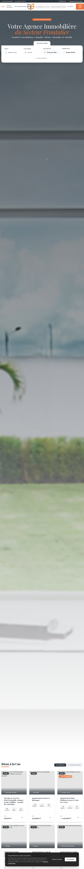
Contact (70, 6)
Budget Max (66, 48)
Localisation (47, 48)
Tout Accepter (70, 859)
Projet (6, 48)
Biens (3, 6)
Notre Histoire (9, 6)
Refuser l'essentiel (57, 859)
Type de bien (27, 48)
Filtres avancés (42, 58)
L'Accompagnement (20, 6)
